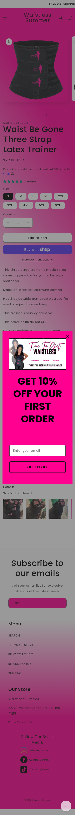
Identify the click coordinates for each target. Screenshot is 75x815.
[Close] (67, 336)
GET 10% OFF (37, 467)
